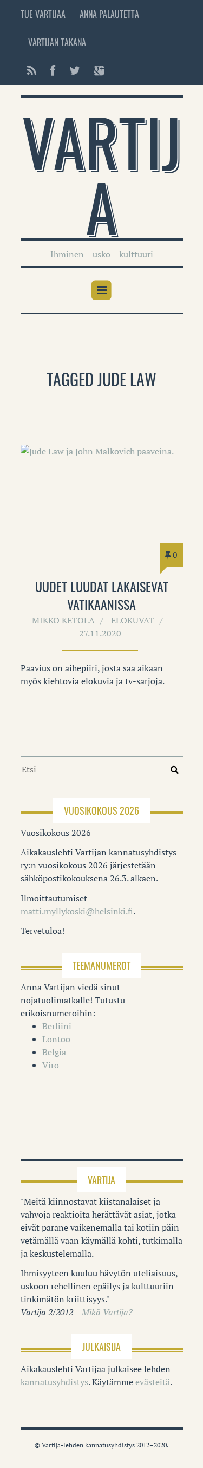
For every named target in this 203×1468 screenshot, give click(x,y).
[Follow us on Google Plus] (96, 70)
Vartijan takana (57, 42)
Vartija (101, 173)
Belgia (54, 1052)
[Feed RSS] (32, 70)
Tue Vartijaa (43, 14)
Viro (50, 1065)
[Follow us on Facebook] (53, 70)
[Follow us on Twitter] (75, 70)
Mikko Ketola (63, 620)
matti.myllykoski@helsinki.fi (77, 911)
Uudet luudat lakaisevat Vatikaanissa (101, 595)
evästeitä (152, 1382)
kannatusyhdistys (54, 1382)
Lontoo (56, 1039)
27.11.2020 (100, 633)
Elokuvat (132, 620)
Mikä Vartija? (107, 1312)
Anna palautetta (109, 14)
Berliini (56, 1026)
